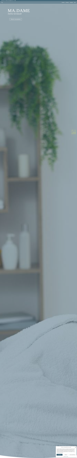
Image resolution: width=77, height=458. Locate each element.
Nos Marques (67, 2)
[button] (75, 447)
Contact (75, 2)
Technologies (71, 2)
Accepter (59, 454)
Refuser (66, 454)
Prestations (63, 2)
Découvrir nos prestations (16, 19)
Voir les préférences (72, 454)
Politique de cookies (65, 456)
